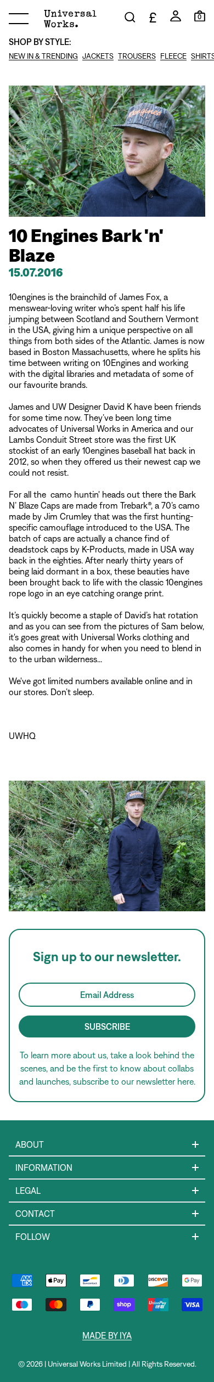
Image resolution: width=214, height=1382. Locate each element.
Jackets (98, 56)
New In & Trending (43, 56)
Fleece (173, 56)
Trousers (137, 56)
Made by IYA (107, 1335)
